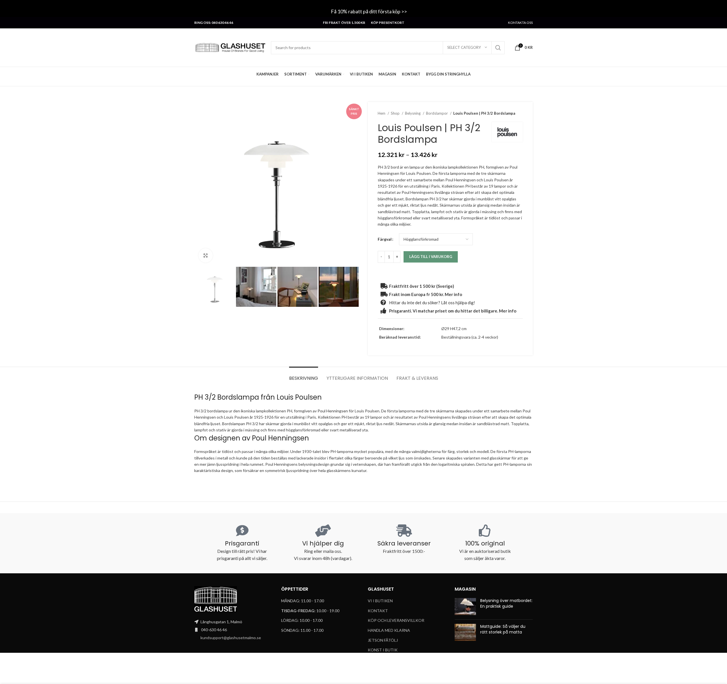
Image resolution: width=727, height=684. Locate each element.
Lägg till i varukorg (430, 256)
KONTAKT (378, 610)
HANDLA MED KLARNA (389, 630)
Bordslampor (437, 113)
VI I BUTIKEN (380, 600)
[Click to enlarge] (206, 255)
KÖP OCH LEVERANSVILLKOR (396, 620)
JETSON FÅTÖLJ (383, 640)
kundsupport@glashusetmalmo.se (230, 637)
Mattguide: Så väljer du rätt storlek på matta (502, 629)
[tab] (303, 375)
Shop (395, 113)
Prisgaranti (242, 543)
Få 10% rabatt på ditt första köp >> (369, 11)
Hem (382, 113)
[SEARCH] (498, 47)
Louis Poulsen (300, 397)
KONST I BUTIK (383, 649)
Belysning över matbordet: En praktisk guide (506, 603)
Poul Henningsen (332, 410)
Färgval (385, 239)
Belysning (413, 113)
